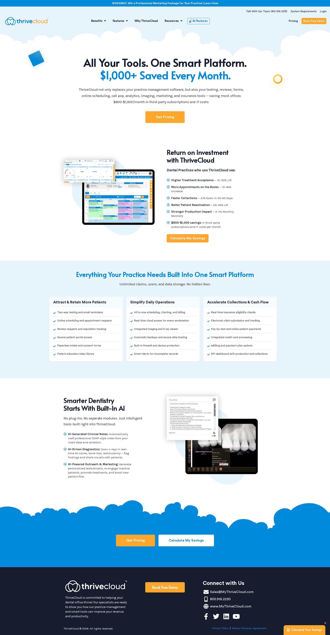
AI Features (200, 20)
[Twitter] (216, 616)
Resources (172, 20)
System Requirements (303, 11)
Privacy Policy (220, 628)
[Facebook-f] (206, 616)
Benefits (96, 20)
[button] (325, 623)
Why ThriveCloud (146, 20)
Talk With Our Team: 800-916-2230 (266, 11)
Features (118, 20)
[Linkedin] (226, 616)
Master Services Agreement (249, 628)
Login (323, 11)
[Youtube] (236, 616)
